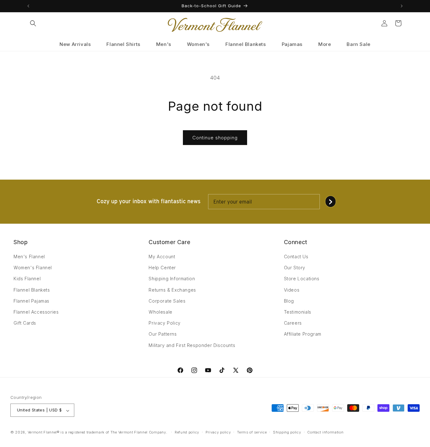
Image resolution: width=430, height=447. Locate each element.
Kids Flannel (27, 279)
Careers (293, 323)
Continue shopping (215, 138)
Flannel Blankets (32, 290)
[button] (33, 23)
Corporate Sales (167, 301)
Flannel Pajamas (31, 301)
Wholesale (160, 312)
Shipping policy (287, 432)
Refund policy (187, 432)
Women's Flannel (33, 268)
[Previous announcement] (28, 6)
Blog (289, 301)
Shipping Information (172, 279)
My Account (162, 256)
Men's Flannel (29, 256)
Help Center (162, 268)
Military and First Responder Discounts (192, 345)
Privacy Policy (164, 323)
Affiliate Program (302, 334)
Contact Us (296, 256)
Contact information (325, 432)
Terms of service (252, 432)
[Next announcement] (402, 6)
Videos (292, 290)
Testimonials (297, 312)
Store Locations (302, 279)
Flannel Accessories (36, 312)
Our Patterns (163, 334)
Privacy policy (218, 432)
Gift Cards (25, 323)
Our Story (294, 268)
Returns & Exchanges (172, 290)
